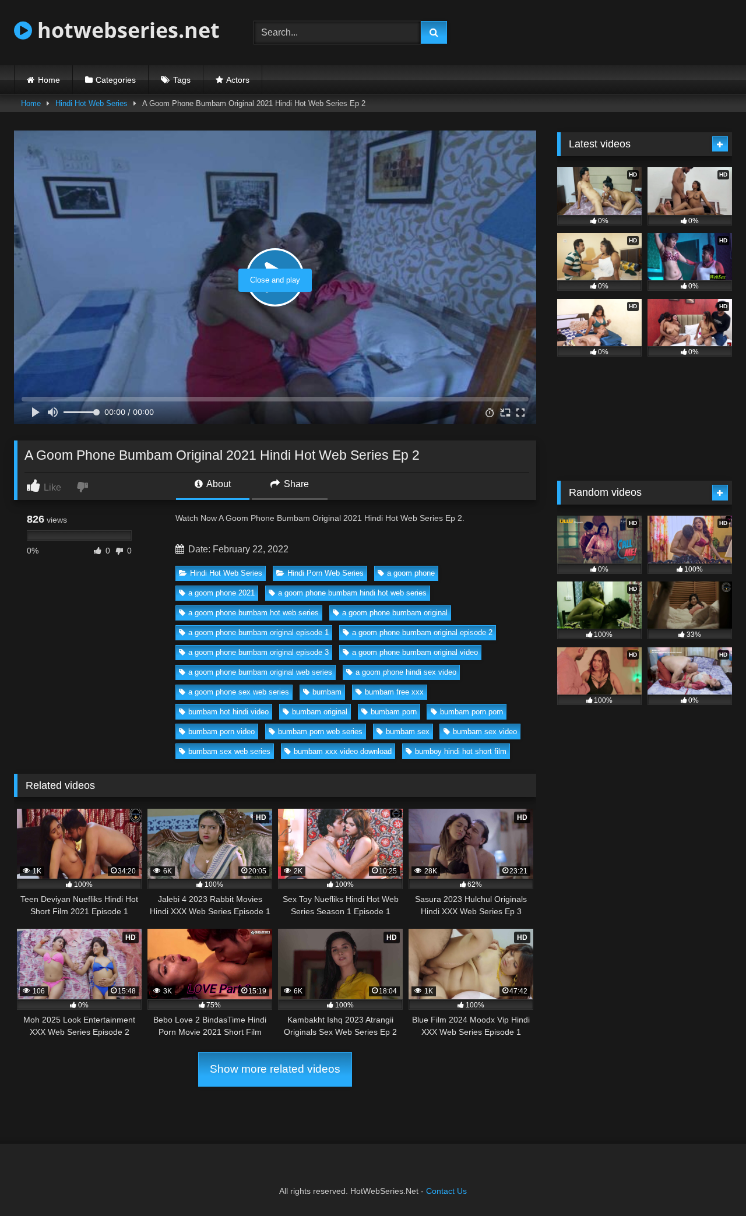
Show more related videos (275, 1069)
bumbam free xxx (394, 692)
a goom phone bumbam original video (415, 652)
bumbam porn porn (471, 711)
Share (295, 484)
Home (49, 79)
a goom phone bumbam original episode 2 (422, 632)
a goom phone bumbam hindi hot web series (352, 592)
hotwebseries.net (126, 30)
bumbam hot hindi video (228, 711)
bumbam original (319, 711)
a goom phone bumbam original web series (260, 672)
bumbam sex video (485, 731)
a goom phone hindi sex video (406, 672)
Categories (116, 79)
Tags (182, 79)
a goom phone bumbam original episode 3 (258, 652)
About (218, 484)
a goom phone (411, 573)
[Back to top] (710, 1181)
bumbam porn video (221, 731)
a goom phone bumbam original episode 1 (258, 632)
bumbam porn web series (320, 731)
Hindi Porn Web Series (325, 573)
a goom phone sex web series (238, 692)
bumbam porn (394, 711)
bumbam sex (408, 731)
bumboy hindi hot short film (460, 751)
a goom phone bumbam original (395, 612)
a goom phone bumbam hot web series (253, 612)
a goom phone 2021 (221, 592)
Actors (237, 79)
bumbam (327, 692)
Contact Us (446, 1191)
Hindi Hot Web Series (91, 103)
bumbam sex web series (229, 751)
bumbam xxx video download (343, 751)
